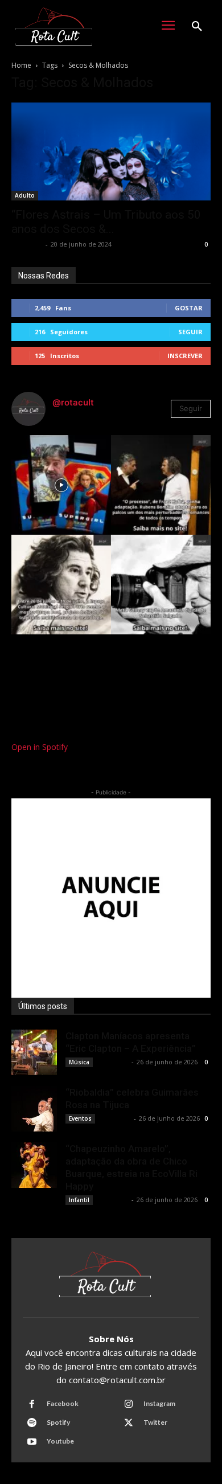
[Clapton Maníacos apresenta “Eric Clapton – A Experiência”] (34, 1052)
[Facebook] (32, 1404)
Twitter (155, 1422)
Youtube (60, 1441)
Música (79, 1062)
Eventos (80, 1118)
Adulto (25, 195)
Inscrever (185, 355)
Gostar (189, 308)
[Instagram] (129, 1404)
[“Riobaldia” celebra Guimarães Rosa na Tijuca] (34, 1109)
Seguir (190, 331)
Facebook (63, 1403)
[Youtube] (32, 1442)
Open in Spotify (39, 746)
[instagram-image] (61, 485)
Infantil (79, 1200)
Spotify (58, 1422)
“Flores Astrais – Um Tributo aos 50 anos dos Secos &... (106, 222)
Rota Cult (27, 244)
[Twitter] (129, 1423)
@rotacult (73, 402)
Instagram (159, 1403)
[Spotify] (32, 1423)
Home (21, 65)
